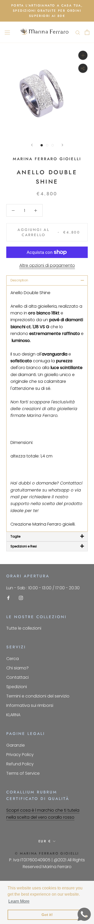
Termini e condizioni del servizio (37, 696)
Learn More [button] (19, 901)
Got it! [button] (47, 915)
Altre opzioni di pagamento (47, 265)
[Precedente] (32, 145)
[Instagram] (21, 597)
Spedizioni (16, 687)
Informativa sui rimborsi (29, 705)
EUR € (44, 841)
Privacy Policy (20, 755)
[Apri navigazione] (7, 32)
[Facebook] (8, 597)
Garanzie (15, 745)
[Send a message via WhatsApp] (84, 914)
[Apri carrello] (87, 32)
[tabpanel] (47, 408)
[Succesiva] (62, 145)
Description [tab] (47, 280)
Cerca (12, 659)
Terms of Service (23, 773)
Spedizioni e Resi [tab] (47, 546)
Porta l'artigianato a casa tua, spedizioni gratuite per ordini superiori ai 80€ (47, 10)
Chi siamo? (17, 668)
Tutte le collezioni (23, 628)
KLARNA (13, 715)
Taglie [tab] (47, 536)
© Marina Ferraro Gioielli (47, 853)
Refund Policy (20, 764)
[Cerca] (77, 32)
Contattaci (17, 677)
